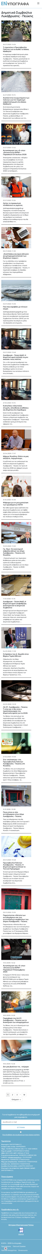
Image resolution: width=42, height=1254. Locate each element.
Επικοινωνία (22, 1250)
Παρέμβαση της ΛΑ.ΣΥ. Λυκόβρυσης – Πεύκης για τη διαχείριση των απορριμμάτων (16, 1020)
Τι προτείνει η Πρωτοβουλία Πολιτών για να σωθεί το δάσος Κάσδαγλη (16, 49)
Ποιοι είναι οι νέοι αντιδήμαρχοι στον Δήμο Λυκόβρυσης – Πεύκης (13, 814)
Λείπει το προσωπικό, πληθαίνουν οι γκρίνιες (13, 204)
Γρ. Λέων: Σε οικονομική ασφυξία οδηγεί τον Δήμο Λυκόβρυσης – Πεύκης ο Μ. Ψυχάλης (14, 552)
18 (24, 1095)
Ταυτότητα (6, 1141)
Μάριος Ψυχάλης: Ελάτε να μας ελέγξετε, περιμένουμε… (16, 457)
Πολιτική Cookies (19, 1246)
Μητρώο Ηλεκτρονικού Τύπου (21, 1225)
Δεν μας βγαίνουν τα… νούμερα (16, 1066)
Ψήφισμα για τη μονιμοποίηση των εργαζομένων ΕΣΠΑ (15, 503)
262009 (21, 1234)
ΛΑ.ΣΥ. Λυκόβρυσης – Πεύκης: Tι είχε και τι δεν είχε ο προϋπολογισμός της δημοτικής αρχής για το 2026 (15, 710)
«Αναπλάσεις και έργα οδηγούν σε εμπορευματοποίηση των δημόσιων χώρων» (16, 256)
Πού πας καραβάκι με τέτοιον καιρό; (15, 308)
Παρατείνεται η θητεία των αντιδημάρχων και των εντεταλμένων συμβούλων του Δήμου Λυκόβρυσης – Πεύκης (16, 918)
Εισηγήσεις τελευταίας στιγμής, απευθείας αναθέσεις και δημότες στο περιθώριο (16, 408)
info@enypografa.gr (15, 1157)
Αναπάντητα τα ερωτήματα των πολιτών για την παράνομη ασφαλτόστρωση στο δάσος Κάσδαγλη (16, 101)
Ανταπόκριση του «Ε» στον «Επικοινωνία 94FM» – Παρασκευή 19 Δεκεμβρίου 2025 (14, 968)
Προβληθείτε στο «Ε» (10, 1209)
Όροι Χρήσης (6, 1246)
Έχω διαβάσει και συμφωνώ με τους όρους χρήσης (21, 1135)
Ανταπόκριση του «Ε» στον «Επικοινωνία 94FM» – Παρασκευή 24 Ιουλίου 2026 (14, 152)
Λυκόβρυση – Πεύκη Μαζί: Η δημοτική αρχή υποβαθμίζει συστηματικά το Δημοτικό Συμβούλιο (15, 604)
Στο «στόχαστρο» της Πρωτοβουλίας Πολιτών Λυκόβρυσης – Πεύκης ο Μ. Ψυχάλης (14, 762)
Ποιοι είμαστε (7, 1176)
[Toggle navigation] (38, 3)
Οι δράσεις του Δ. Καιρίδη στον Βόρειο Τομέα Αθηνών (16, 655)
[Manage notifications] (5, 1248)
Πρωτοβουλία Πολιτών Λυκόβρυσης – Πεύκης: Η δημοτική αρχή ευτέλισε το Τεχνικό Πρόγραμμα (14, 866)
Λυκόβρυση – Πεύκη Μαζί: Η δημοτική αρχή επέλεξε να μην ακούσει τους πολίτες (15, 357)
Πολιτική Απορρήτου (9, 1250)
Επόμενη (15, 1099)
